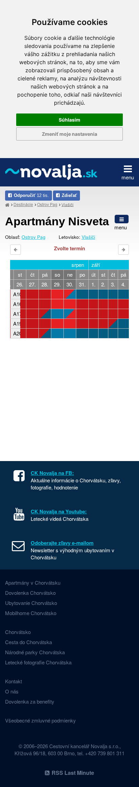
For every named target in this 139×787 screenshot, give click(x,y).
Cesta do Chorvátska (28, 641)
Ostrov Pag (47, 204)
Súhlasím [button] (69, 120)
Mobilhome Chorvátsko (30, 612)
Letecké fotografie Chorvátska (38, 662)
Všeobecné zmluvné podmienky (40, 720)
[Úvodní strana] (7, 204)
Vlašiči (67, 204)
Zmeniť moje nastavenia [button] (69, 134)
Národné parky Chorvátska (35, 652)
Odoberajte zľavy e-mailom (62, 543)
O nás (12, 691)
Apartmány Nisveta (57, 221)
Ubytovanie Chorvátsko (31, 602)
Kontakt (13, 681)
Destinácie (23, 204)
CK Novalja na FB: (52, 473)
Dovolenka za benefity (29, 701)
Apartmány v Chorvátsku (32, 582)
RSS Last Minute (73, 773)
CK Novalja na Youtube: (59, 511)
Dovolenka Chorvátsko (30, 592)
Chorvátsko (18, 631)
